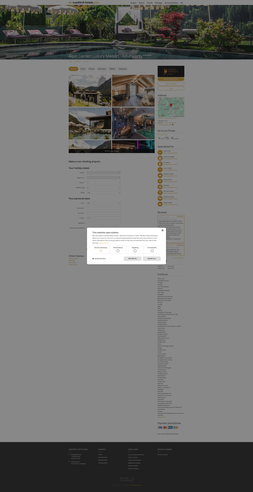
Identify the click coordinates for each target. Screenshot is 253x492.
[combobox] (163, 230)
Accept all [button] (152, 259)
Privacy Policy (103, 243)
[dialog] (126, 246)
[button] (99, 259)
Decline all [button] (132, 259)
